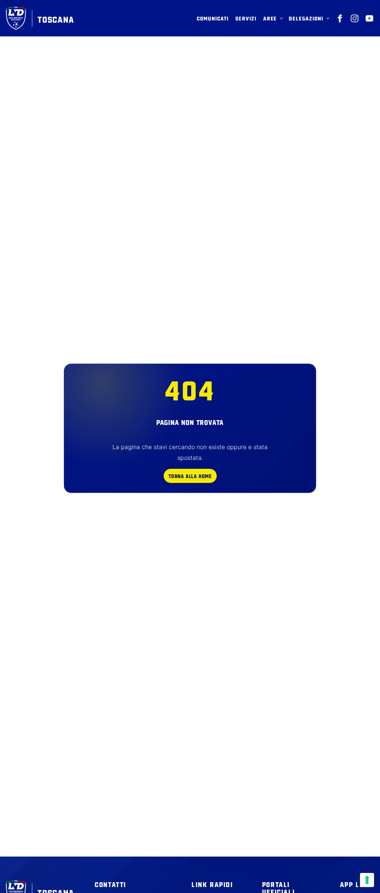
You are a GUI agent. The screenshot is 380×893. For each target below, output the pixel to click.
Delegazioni (306, 18)
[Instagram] (354, 18)
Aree (270, 18)
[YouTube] (369, 18)
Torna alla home (190, 475)
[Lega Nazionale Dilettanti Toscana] (339, 18)
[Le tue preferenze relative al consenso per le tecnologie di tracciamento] (367, 880)
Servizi (245, 18)
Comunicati (213, 18)
